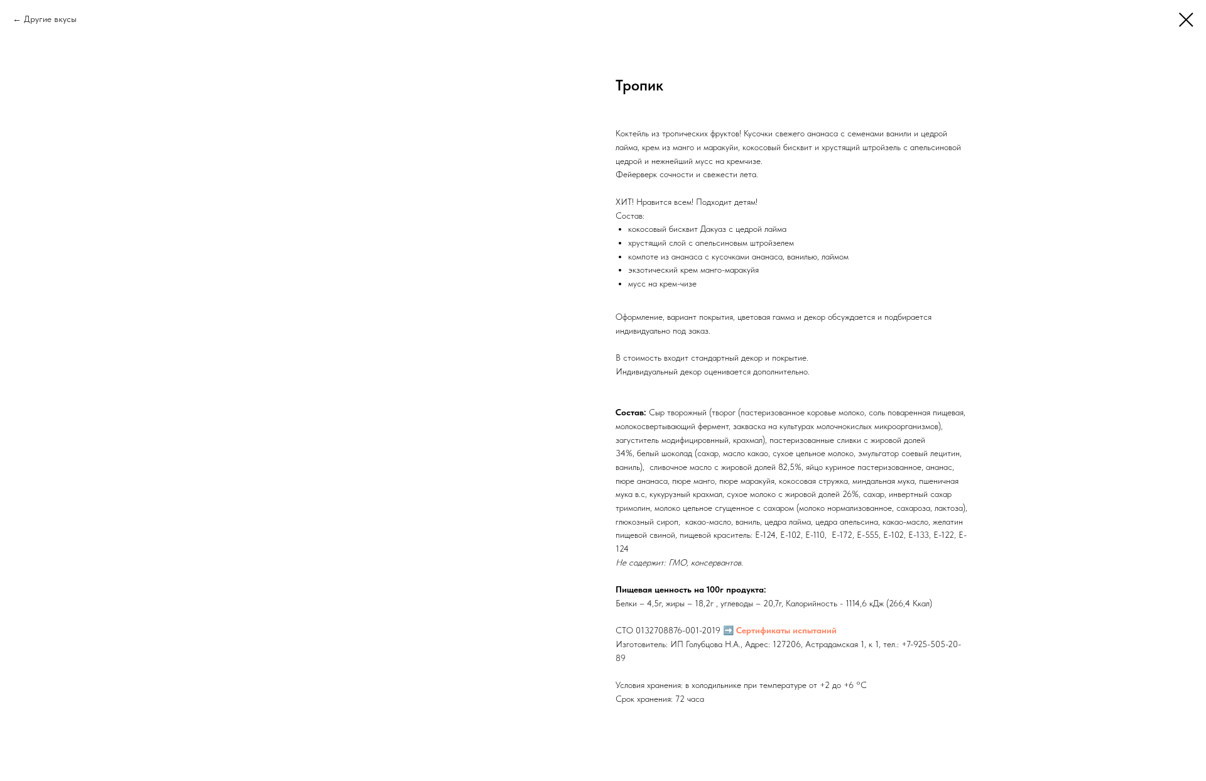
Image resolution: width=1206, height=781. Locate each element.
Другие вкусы (50, 19)
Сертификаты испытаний (786, 630)
